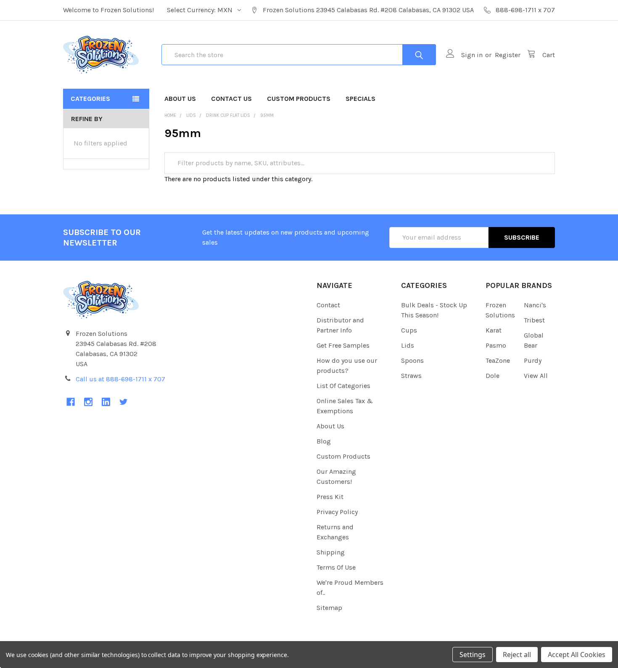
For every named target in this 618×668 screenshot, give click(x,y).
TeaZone (498, 360)
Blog (324, 441)
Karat (494, 330)
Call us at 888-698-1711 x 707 (120, 379)
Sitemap (329, 608)
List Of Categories (343, 386)
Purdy (532, 360)
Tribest (534, 320)
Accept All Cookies (576, 654)
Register (507, 55)
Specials (360, 99)
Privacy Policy (337, 512)
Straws (411, 376)
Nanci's (535, 305)
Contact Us (231, 99)
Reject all (517, 654)
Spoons (412, 360)
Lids (407, 345)
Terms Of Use (336, 567)
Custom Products (298, 99)
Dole (492, 376)
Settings (473, 654)
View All (536, 376)
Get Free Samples (343, 345)
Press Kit (330, 497)
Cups (409, 330)
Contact (328, 305)
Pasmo (496, 345)
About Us (180, 99)
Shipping (331, 552)
